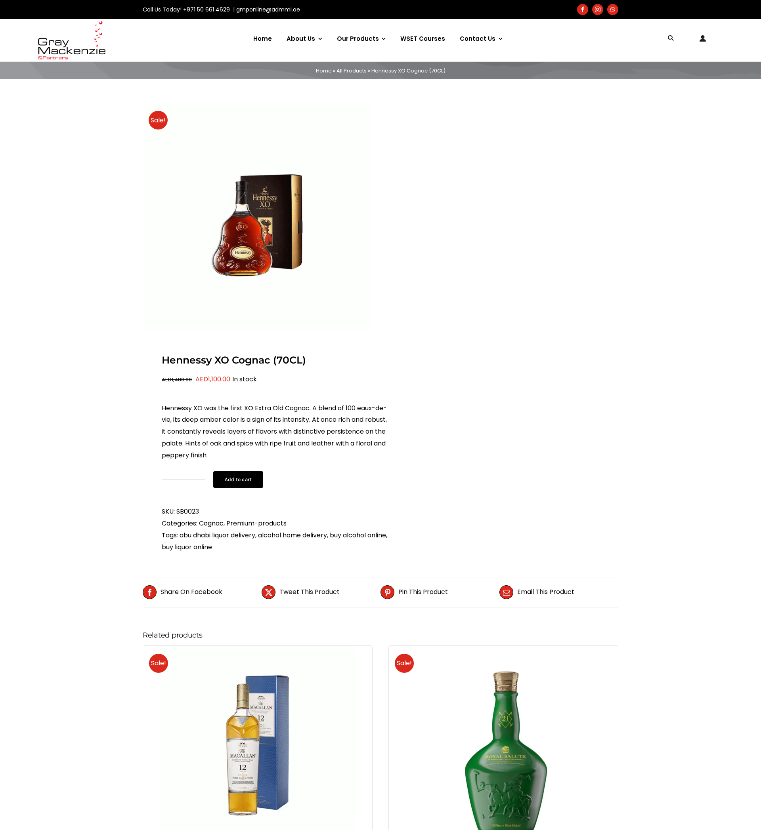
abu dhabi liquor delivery (217, 535)
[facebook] (582, 9)
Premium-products (256, 523)
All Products (352, 70)
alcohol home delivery (292, 535)
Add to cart (238, 479)
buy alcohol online (358, 535)
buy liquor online (187, 547)
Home (324, 70)
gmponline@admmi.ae (268, 9)
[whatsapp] (612, 9)
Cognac (211, 523)
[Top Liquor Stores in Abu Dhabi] (71, 24)
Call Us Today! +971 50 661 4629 (187, 9)
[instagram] (597, 9)
